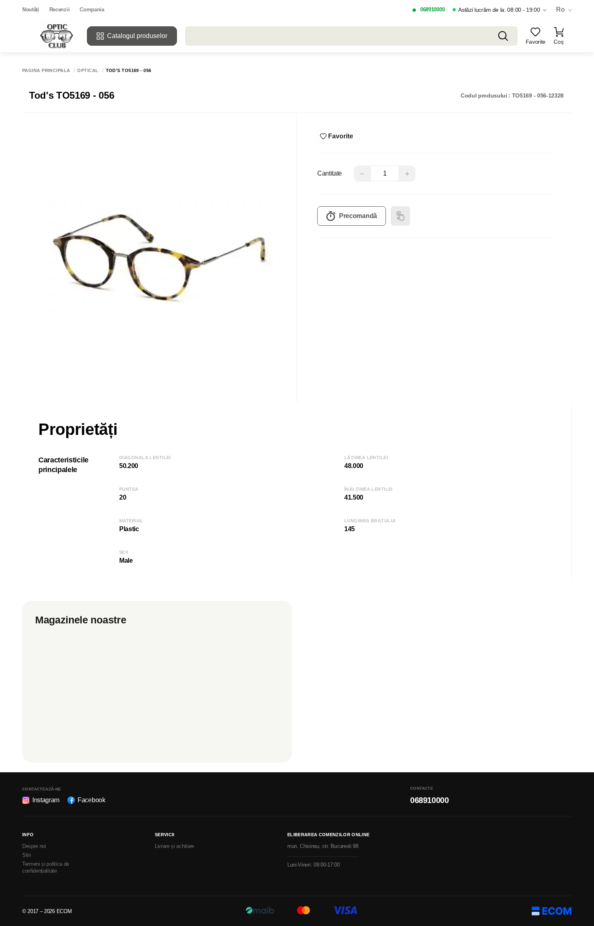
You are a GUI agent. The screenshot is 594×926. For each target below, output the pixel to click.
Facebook (91, 800)
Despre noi (34, 846)
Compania (92, 9)
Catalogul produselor (137, 35)
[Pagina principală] (56, 36)
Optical (87, 70)
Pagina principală (46, 70)
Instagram (45, 800)
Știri (26, 855)
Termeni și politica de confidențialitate (45, 867)
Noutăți (30, 9)
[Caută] (503, 36)
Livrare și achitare (174, 846)
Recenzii (59, 9)
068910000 (432, 9)
